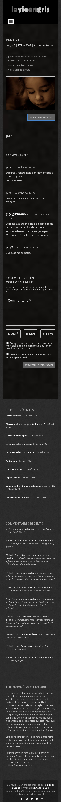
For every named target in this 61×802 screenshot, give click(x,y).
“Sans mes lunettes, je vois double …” (25, 424)
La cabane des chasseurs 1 (20, 452)
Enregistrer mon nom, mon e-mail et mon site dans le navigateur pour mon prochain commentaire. (30, 345)
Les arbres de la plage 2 (18, 497)
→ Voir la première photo (18, 69)
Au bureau (11, 460)
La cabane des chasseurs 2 (20, 443)
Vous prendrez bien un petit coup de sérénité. (30, 485)
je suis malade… (14, 415)
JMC (13, 45)
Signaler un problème (41, 117)
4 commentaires (43, 45)
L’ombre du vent (14, 469)
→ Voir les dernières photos (19, 65)
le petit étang (13, 477)
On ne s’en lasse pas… (17, 435)
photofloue (40, 787)
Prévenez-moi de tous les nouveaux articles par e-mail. (29, 356)
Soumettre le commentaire (39, 365)
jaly (8, 167)
